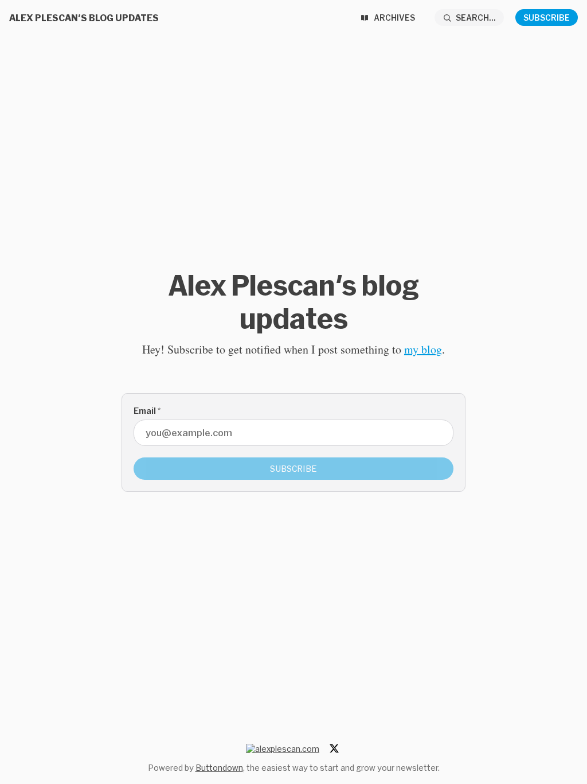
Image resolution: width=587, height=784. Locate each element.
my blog (423, 349)
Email (147, 411)
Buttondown (219, 768)
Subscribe (546, 17)
